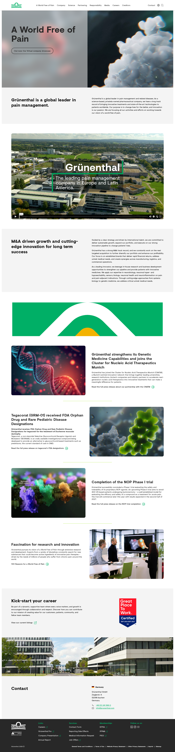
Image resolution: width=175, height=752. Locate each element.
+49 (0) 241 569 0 (103, 705)
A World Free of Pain (45, 5)
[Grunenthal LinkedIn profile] (131, 727)
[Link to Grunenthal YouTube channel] (138, 727)
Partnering (82, 5)
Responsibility (96, 5)
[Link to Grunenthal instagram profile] (135, 727)
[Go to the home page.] (22, 5)
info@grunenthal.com (105, 708)
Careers (115, 5)
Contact (151, 5)
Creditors (126, 5)
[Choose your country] (158, 5)
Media (107, 5)
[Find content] (162, 5)
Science (71, 5)
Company (61, 5)
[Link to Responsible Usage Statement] (18, 734)
